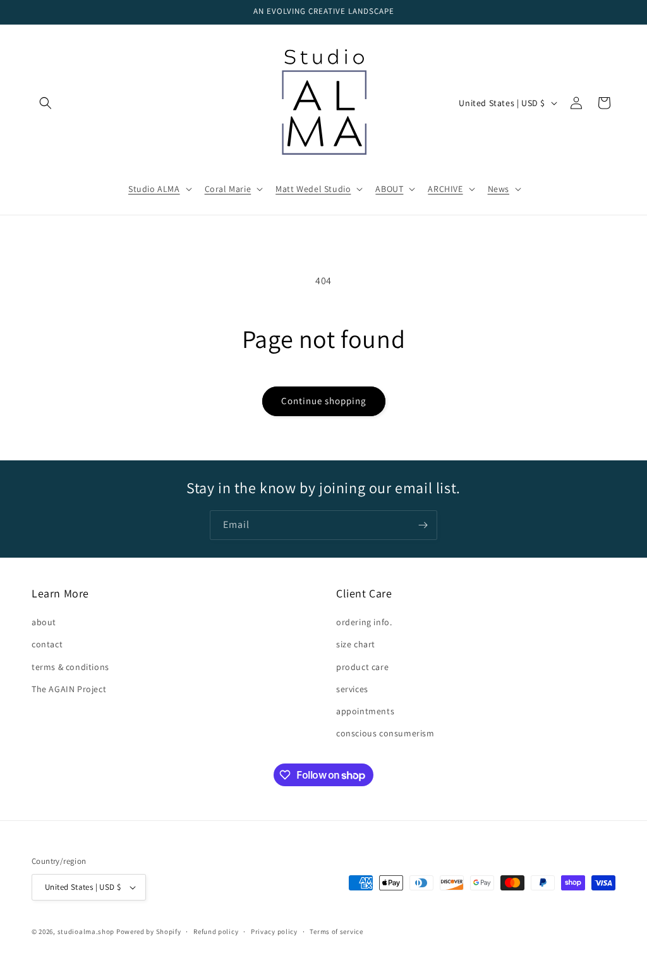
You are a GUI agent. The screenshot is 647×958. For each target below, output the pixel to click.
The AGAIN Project (69, 689)
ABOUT (389, 189)
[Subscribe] (423, 525)
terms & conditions (70, 667)
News (498, 189)
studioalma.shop (86, 931)
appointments (365, 711)
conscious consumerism (385, 733)
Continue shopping (323, 401)
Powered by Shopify (148, 931)
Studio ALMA (154, 189)
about (44, 622)
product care (362, 667)
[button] (45, 103)
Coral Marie (228, 189)
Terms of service (336, 931)
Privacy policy (274, 931)
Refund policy (215, 931)
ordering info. (364, 622)
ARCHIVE (445, 189)
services (352, 689)
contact (47, 644)
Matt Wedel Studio (313, 189)
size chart (355, 644)
